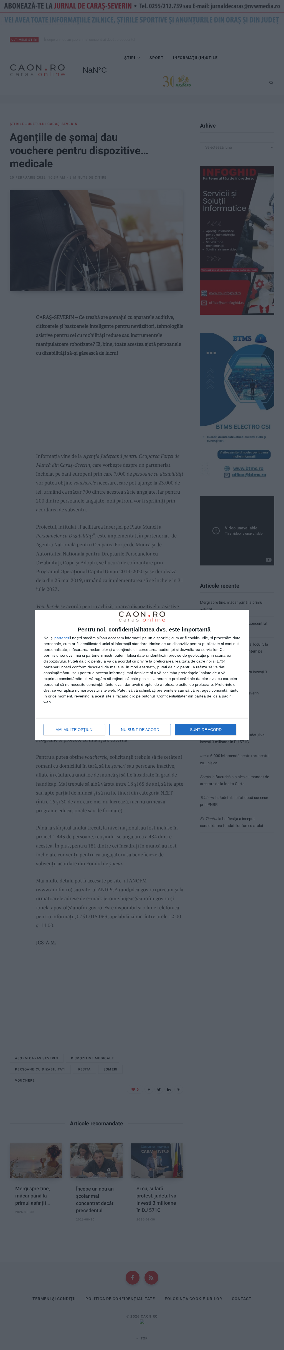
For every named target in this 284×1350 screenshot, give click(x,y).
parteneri (62, 638)
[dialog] (142, 675)
